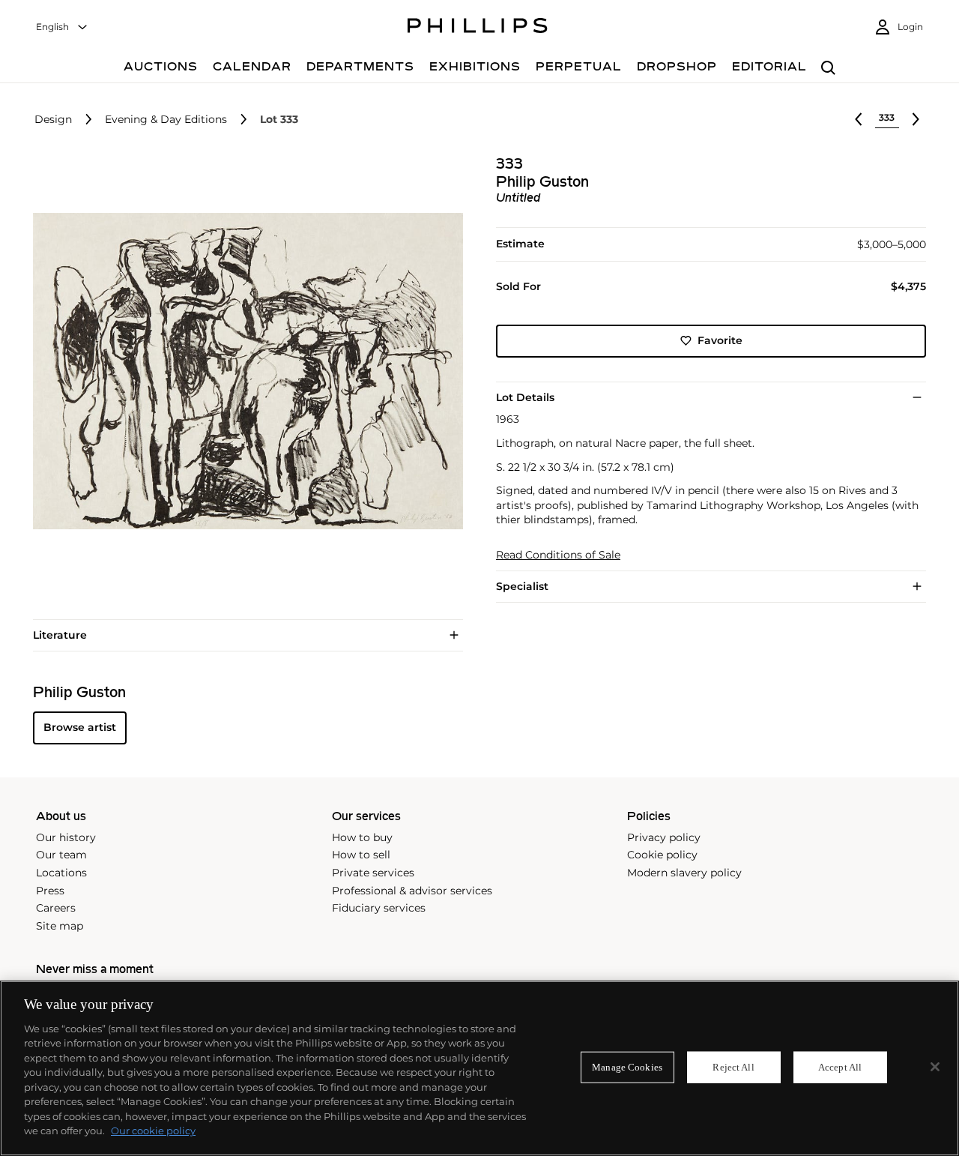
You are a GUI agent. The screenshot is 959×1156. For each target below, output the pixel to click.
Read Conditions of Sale (558, 555)
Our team (61, 854)
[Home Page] (478, 27)
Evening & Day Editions (166, 119)
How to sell (361, 854)
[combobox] (62, 27)
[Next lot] (915, 119)
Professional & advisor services (412, 890)
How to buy (362, 837)
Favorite (720, 340)
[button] (243, 371)
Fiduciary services (379, 908)
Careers (56, 908)
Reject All (733, 1067)
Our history (66, 837)
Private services (373, 872)
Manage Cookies (627, 1067)
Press (50, 890)
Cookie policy (662, 854)
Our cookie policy (153, 1131)
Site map (59, 926)
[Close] (935, 1066)
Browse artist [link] (79, 727)
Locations (61, 872)
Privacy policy (664, 837)
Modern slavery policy (684, 872)
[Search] (828, 68)
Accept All (840, 1067)
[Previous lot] (858, 119)
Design (53, 119)
